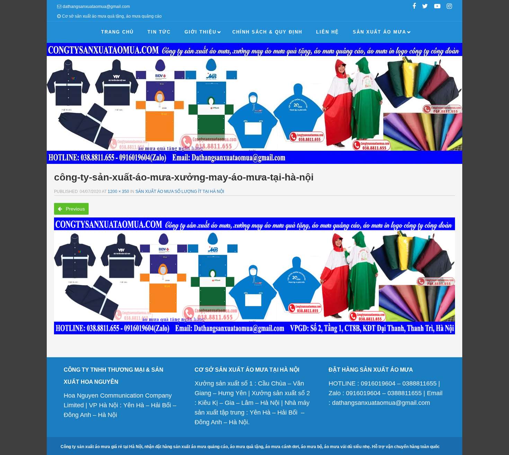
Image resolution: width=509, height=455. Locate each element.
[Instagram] (449, 6)
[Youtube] (437, 6)
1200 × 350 (118, 191)
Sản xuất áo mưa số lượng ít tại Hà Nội (179, 191)
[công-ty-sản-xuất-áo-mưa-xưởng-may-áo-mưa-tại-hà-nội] (254, 275)
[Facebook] (414, 6)
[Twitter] (425, 6)
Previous (74, 209)
